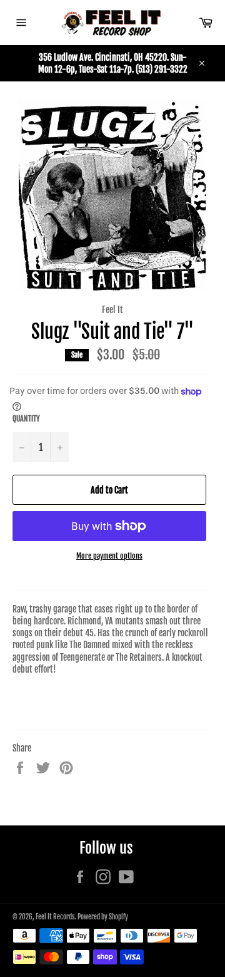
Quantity (26, 418)
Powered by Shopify (103, 916)
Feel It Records (55, 916)
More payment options (109, 556)
